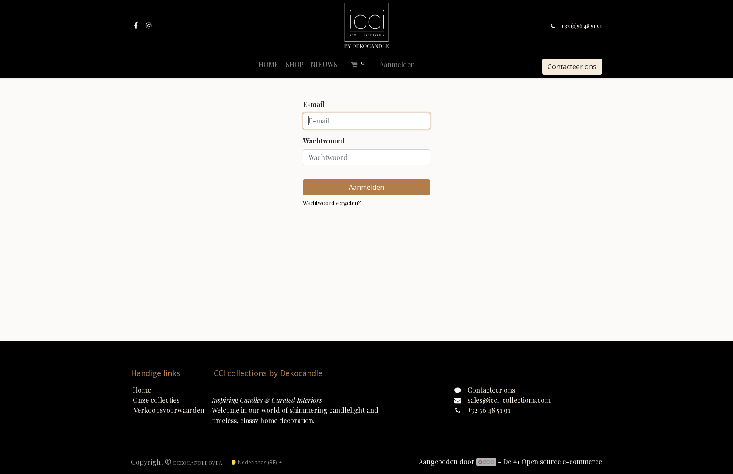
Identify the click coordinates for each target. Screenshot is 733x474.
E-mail (314, 104)
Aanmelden (397, 64)
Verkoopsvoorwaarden (169, 410)
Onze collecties (156, 399)
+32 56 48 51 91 (488, 410)
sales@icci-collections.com (509, 399)
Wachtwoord (323, 140)
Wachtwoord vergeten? (332, 202)
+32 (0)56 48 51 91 (581, 25)
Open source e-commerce (561, 461)
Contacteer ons (572, 66)
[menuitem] (268, 64)
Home (142, 389)
